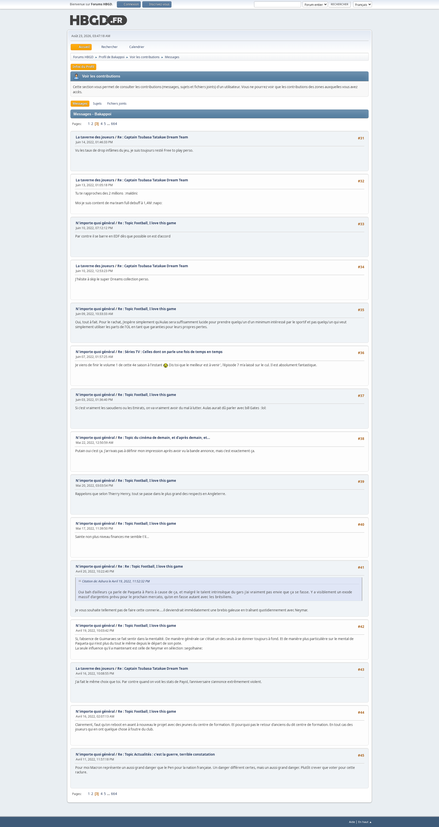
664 (114, 123)
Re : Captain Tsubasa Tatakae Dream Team (152, 137)
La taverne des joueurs (95, 137)
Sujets (97, 103)
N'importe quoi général (95, 223)
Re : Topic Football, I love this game (147, 223)
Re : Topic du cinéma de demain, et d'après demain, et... (164, 437)
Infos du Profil (83, 67)
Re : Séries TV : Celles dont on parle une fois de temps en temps (170, 351)
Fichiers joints (117, 103)
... (109, 123)
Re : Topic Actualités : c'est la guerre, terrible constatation (166, 754)
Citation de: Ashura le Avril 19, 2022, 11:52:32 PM (116, 581)
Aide (352, 822)
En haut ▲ (365, 822)
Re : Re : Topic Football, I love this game (150, 566)
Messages (80, 103)
